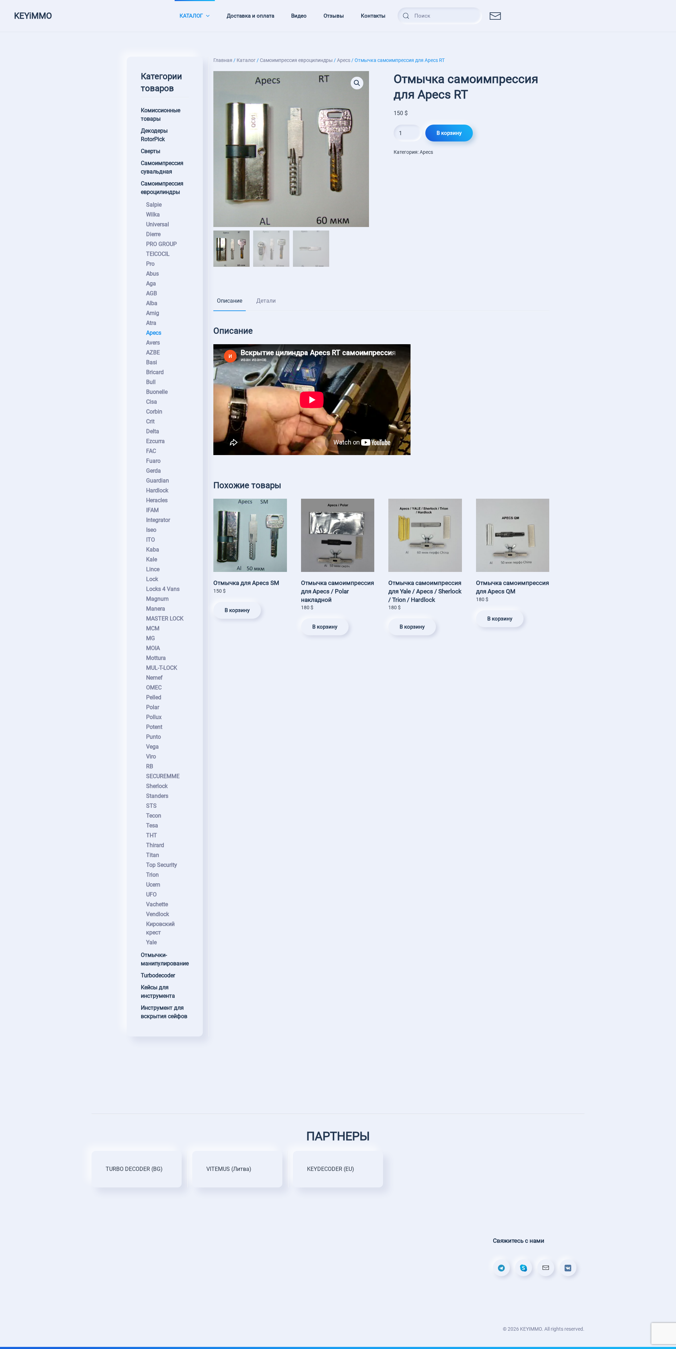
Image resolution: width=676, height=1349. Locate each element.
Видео (299, 16)
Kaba (152, 549)
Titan (152, 855)
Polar (152, 707)
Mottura (156, 658)
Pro (150, 263)
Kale (151, 559)
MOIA (153, 648)
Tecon (153, 815)
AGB (151, 293)
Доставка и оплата (250, 16)
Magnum (157, 598)
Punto (153, 736)
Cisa (151, 401)
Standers (157, 796)
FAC (151, 451)
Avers (153, 342)
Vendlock (157, 914)
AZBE (153, 352)
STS (151, 805)
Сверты (150, 151)
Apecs (343, 60)
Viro (151, 756)
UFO (151, 894)
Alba (151, 303)
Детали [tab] (266, 300)
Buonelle (157, 392)
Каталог (246, 60)
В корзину (449, 133)
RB (149, 766)
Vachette (157, 904)
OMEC (154, 687)
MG (150, 638)
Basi (151, 362)
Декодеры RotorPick (154, 135)
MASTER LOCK (164, 618)
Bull (151, 382)
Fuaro (153, 461)
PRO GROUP (161, 244)
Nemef (154, 677)
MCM (152, 628)
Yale (151, 942)
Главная (222, 60)
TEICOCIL (158, 254)
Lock (152, 579)
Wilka (153, 214)
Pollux (154, 717)
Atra (151, 323)
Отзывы (334, 16)
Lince (152, 569)
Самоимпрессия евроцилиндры (296, 60)
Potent (154, 727)
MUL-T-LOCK (161, 667)
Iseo (151, 530)
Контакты (373, 16)
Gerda (153, 470)
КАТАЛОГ (191, 16)
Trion (152, 874)
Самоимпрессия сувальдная (162, 167)
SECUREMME (163, 776)
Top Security (161, 865)
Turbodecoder (158, 975)
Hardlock (157, 490)
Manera (155, 608)
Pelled (153, 697)
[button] (357, 83)
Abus (152, 273)
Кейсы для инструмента (158, 991)
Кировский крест (160, 928)
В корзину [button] (237, 610)
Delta (152, 431)
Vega (152, 746)
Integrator (158, 520)
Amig (152, 313)
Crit (150, 421)
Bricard (155, 372)
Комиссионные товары (160, 114)
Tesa (152, 825)
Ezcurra (155, 441)
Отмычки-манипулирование (165, 959)
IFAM (152, 510)
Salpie (154, 204)
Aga (151, 283)
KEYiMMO (33, 16)
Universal (157, 224)
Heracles (157, 500)
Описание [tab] (229, 300)
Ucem (153, 884)
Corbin (154, 411)
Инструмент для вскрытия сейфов (164, 1012)
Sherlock (157, 786)
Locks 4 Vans (163, 589)
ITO (150, 539)
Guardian (157, 480)
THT (151, 835)
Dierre (153, 234)
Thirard (155, 845)
